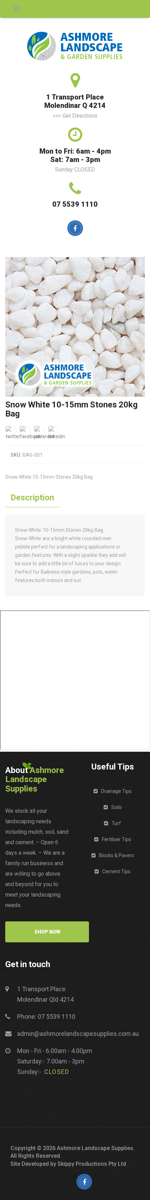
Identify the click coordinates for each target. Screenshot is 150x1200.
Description (32, 497)
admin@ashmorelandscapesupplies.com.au (78, 1033)
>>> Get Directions (75, 115)
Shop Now (47, 932)
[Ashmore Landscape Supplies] (75, 46)
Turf (116, 823)
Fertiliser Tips (116, 839)
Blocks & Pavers (116, 855)
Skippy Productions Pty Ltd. (92, 1164)
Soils (116, 807)
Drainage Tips (116, 791)
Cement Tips (116, 871)
